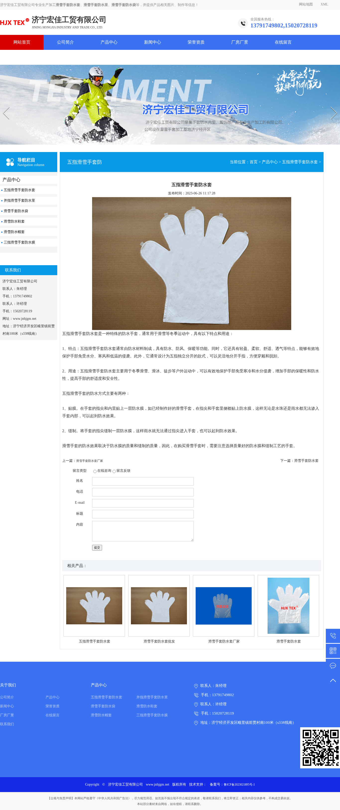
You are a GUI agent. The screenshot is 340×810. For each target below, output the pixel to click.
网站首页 (21, 42)
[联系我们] (333, 666)
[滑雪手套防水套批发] (159, 606)
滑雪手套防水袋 (16, 211)
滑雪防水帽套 (14, 232)
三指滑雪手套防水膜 (19, 242)
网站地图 (306, 4)
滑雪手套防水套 (306, 461)
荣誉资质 (196, 42)
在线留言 (283, 42)
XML (324, 4)
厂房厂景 (239, 42)
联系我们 (21, 57)
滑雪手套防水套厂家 (89, 461)
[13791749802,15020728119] (333, 636)
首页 (254, 162)
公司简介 (65, 42)
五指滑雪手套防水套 (19, 190)
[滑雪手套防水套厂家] (223, 606)
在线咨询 (104, 471)
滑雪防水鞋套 (14, 221)
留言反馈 (123, 471)
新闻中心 (152, 42)
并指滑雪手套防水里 (19, 200)
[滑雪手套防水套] (288, 606)
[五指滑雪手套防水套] (94, 606)
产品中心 (109, 42)
